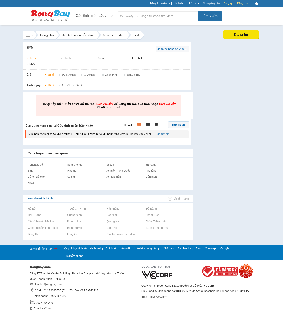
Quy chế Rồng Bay (41, 248)
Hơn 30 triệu (133, 74)
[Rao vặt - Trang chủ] (50, 22)
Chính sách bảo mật (118, 248)
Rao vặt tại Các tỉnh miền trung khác (43, 227)
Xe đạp (71, 176)
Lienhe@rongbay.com (48, 284)
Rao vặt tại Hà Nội (32, 208)
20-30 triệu (111, 74)
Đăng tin (241, 34)
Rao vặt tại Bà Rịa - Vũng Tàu (157, 227)
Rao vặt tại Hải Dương (34, 215)
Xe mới (66, 85)
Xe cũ (79, 85)
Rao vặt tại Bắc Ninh (112, 215)
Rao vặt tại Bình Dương (74, 227)
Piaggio (71, 170)
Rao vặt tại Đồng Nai (33, 234)
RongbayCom (42, 308)
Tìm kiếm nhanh (73, 256)
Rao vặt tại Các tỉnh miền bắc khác (42, 221)
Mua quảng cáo (211, 3)
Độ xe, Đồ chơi (37, 176)
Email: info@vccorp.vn (155, 296)
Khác (32, 64)
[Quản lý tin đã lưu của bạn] (256, 3)
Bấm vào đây (104, 104)
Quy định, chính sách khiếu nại (82, 248)
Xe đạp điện (113, 176)
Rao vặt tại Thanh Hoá (152, 215)
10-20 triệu (89, 74)
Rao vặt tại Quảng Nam (113, 221)
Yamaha (151, 164)
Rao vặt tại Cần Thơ (111, 227)
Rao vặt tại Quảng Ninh (74, 215)
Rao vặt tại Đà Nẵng (151, 208)
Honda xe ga (74, 164)
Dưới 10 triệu (69, 74)
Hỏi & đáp (168, 248)
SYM (30, 170)
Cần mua (151, 176)
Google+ (225, 248)
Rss (198, 248)
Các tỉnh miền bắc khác (94, 15)
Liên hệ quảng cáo (145, 248)
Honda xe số (35, 164)
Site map (210, 248)
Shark (67, 58)
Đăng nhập (243, 3)
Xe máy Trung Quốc (118, 170)
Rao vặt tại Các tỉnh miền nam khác (121, 234)
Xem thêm (163, 134)
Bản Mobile (184, 248)
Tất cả (33, 58)
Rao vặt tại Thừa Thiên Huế (156, 221)
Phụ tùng (151, 170)
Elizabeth (137, 58)
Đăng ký (228, 3)
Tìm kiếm (210, 16)
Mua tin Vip (178, 124)
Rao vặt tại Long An (72, 234)
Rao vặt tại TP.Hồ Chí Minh (76, 208)
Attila (101, 58)
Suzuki (110, 164)
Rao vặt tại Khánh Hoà (74, 221)
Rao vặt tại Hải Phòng (112, 208)
